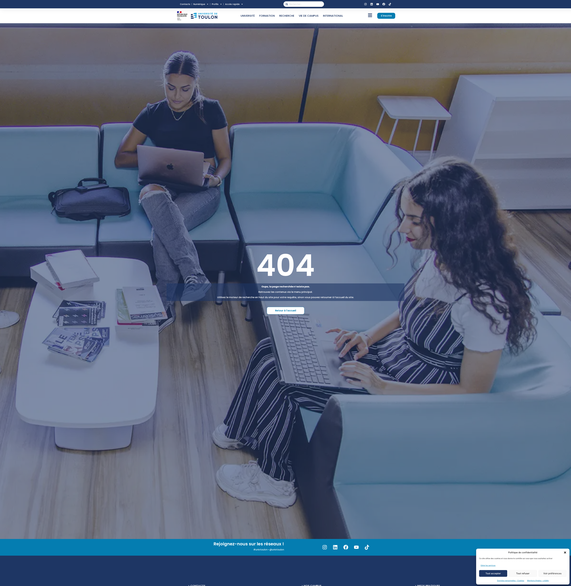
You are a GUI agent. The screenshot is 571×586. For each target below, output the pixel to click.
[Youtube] (377, 4)
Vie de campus (309, 16)
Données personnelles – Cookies (510, 580)
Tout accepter (493, 573)
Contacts (185, 4)
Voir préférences (552, 573)
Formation (267, 16)
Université (248, 16)
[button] (565, 552)
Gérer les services (488, 565)
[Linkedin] (371, 4)
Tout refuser (523, 573)
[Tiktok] (390, 4)
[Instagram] (365, 4)
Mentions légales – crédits (538, 580)
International (333, 16)
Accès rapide (232, 4)
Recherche (286, 16)
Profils (215, 4)
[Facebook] (383, 4)
